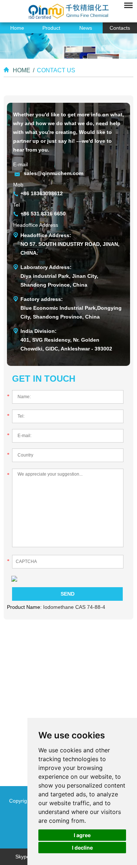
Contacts (120, 28)
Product (51, 28)
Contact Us (56, 70)
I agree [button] (82, 835)
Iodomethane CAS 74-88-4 (74, 607)
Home (17, 28)
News (85, 28)
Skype (22, 856)
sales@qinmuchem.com (53, 173)
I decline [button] (82, 847)
